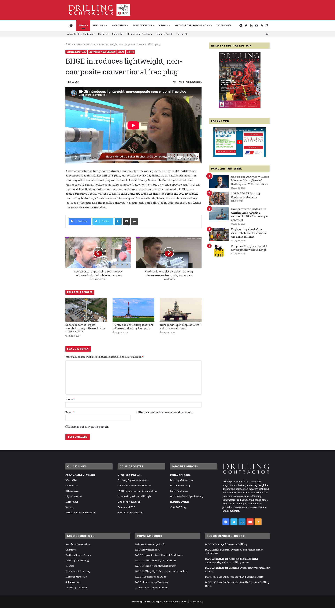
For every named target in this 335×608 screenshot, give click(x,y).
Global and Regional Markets (134, 485)
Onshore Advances (129, 501)
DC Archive (224, 25)
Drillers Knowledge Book (150, 544)
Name (69, 399)
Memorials (71, 501)
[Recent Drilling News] (239, 107)
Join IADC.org (178, 507)
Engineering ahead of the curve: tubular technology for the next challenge (248, 233)
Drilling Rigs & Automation (133, 480)
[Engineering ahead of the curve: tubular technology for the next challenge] (219, 234)
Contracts (71, 549)
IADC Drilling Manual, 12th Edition (155, 560)
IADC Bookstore (179, 490)
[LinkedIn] (118, 221)
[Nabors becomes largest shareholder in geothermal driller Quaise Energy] (86, 310)
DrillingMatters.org (181, 480)
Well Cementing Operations (151, 587)
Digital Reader (142, 25)
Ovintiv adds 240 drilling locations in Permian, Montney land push (133, 326)
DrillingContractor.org (146, 601)
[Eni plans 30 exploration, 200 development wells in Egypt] (219, 250)
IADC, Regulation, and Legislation (137, 490)
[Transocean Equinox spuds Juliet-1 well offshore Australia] (181, 310)
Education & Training (77, 571)
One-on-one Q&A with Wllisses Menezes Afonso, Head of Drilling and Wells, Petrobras (250, 180)
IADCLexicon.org (180, 485)
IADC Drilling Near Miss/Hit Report (155, 565)
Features (99, 25)
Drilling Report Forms (78, 555)
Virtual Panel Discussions (192, 25)
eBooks (69, 565)
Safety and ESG (126, 507)
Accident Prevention (77, 544)
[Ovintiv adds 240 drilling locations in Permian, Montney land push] (133, 310)
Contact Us (182, 34)
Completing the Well (76, 51)
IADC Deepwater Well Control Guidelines (159, 555)
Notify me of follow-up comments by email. (166, 412)
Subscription (72, 582)
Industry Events (164, 34)
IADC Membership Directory (186, 496)
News (82, 25)
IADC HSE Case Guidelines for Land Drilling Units (234, 576)
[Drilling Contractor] (97, 10)
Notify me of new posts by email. (88, 426)
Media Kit (103, 34)
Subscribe (117, 34)
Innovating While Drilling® (102, 51)
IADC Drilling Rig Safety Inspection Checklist (161, 571)
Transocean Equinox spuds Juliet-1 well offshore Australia (180, 326)
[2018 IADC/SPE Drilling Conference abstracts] (219, 198)
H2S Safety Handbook (147, 549)
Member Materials (76, 576)
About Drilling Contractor (81, 34)
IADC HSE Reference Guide (150, 576)
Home (71, 44)
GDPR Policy (196, 601)
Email (69, 412)
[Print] (134, 221)
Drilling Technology (77, 560)
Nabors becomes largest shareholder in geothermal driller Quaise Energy (85, 328)
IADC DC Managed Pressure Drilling (226, 544)
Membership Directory (139, 34)
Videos (163, 25)
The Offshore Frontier (131, 512)
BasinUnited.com (180, 474)
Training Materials (76, 587)
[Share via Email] (126, 221)
